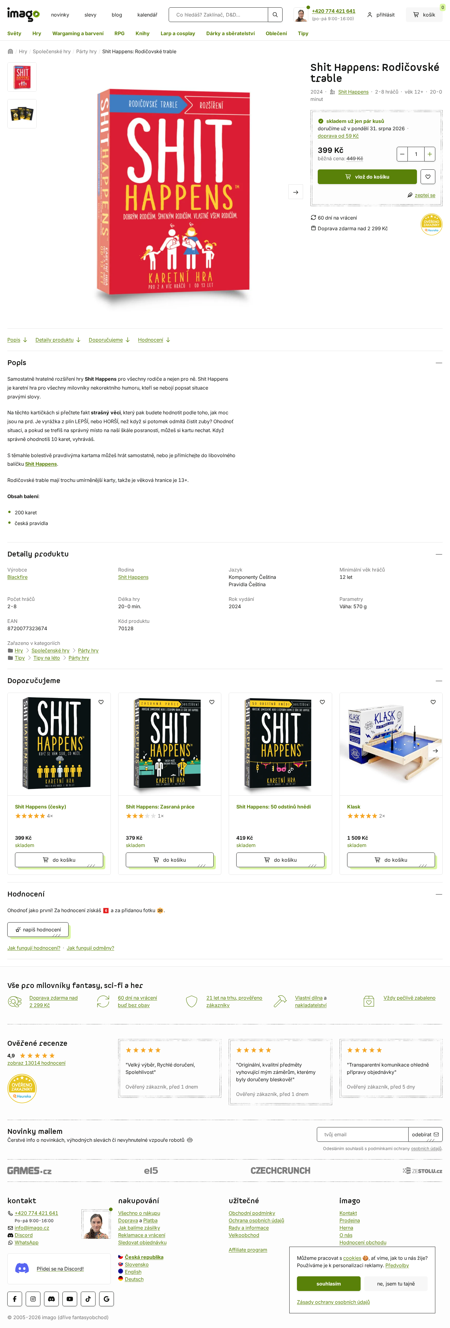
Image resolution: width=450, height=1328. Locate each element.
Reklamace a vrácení (141, 1235)
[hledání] (275, 14)
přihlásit (386, 15)
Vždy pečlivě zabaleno (410, 998)
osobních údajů (426, 1148)
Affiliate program (248, 1250)
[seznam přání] (428, 176)
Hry (36, 33)
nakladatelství (311, 1005)
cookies (352, 1258)
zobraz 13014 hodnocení (36, 1063)
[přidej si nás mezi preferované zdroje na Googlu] (106, 1298)
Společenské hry (52, 51)
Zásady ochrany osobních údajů (333, 1302)
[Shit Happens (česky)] (59, 784)
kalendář (147, 15)
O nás (345, 1235)
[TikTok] (88, 1298)
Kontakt (348, 1213)
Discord (24, 1235)
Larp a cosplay (178, 33)
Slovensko (137, 1264)
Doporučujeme (106, 340)
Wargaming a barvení (77, 33)
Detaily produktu (54, 340)
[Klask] (391, 784)
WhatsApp (27, 1242)
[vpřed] (295, 191)
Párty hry (86, 51)
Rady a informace (249, 1228)
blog (117, 15)
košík (433, 12)
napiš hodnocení (42, 930)
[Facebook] (14, 1298)
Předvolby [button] (397, 1265)
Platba (150, 1220)
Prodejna (349, 1220)
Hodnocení (150, 340)
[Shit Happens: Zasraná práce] (169, 784)
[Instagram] (33, 1298)
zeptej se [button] (425, 195)
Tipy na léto (46, 658)
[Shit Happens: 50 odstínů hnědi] (280, 784)
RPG (119, 33)
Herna (346, 1228)
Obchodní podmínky (252, 1213)
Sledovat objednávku (142, 1242)
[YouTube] (69, 1298)
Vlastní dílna (309, 998)
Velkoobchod (244, 1235)
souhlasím (329, 1284)
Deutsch (134, 1279)
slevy (90, 15)
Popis (13, 340)
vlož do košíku (372, 177)
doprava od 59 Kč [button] (338, 136)
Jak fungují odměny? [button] (90, 948)
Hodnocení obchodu (362, 1242)
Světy (14, 33)
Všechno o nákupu (139, 1213)
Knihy (143, 33)
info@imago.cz (32, 1228)
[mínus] (402, 154)
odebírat (421, 1134)
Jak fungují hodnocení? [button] (33, 948)
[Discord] (51, 1298)
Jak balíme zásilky (139, 1228)
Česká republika (144, 1257)
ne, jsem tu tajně (396, 1284)
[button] (225, 363)
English (133, 1272)
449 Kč (355, 158)
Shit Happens (353, 92)
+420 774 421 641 (333, 11)
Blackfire (17, 577)
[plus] (429, 154)
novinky (60, 15)
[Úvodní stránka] (10, 51)
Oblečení (276, 33)
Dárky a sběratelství (230, 33)
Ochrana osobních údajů (256, 1220)
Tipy (303, 33)
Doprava (128, 1220)
